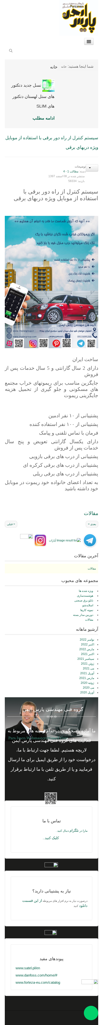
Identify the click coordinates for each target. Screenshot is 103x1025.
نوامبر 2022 (87, 639)
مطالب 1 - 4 (70, 171)
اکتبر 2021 (87, 654)
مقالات (92, 568)
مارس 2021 (86, 678)
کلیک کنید (52, 838)
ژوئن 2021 (87, 663)
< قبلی (11, 524)
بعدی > (92, 524)
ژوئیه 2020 (87, 683)
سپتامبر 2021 (85, 659)
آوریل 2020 (87, 692)
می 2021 (88, 668)
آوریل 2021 (87, 673)
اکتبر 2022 (87, 644)
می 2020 (88, 687)
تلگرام (74, 830)
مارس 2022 (86, 649)
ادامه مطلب (44, 118)
